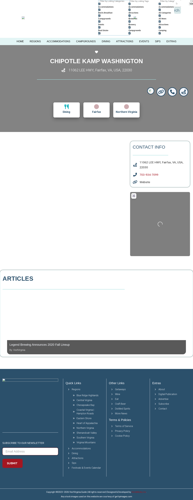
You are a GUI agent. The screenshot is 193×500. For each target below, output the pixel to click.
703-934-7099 (149, 174)
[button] (5, 322)
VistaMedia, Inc (138, 492)
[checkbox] (113, 5)
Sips (158, 41)
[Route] (183, 91)
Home (20, 41)
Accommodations (58, 41)
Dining (106, 41)
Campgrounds (86, 41)
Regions (35, 41)
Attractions (124, 41)
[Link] (161, 91)
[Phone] (172, 91)
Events (144, 41)
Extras (171, 41)
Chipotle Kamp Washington (96, 61)
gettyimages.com (123, 496)
